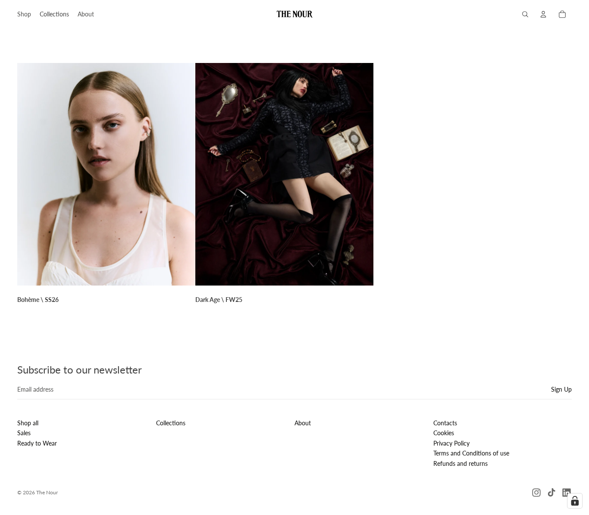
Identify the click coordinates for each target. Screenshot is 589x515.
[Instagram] (536, 492)
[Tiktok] (551, 492)
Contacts (445, 423)
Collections (170, 423)
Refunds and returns (460, 463)
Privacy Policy (451, 443)
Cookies (443, 432)
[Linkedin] (566, 492)
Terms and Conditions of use (471, 453)
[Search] (525, 14)
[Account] (543, 14)
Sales (24, 432)
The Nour (47, 492)
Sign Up (561, 389)
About (302, 423)
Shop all (27, 423)
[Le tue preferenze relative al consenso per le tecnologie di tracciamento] (574, 500)
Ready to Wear (37, 443)
